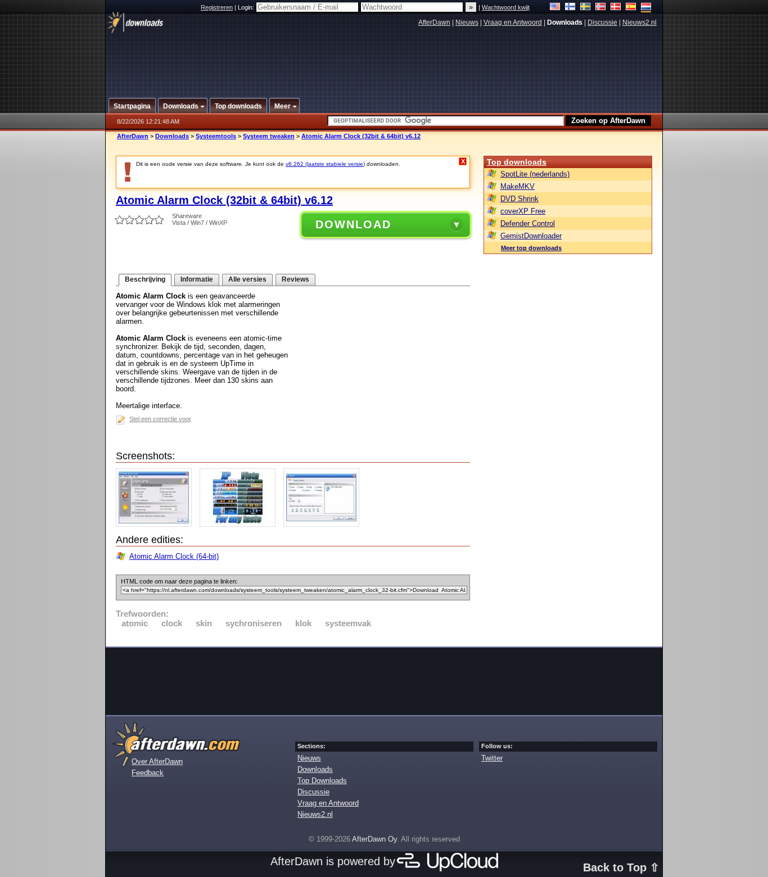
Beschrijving (145, 279)
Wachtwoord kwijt (506, 7)
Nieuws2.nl (639, 22)
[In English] (555, 7)
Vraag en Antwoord (513, 22)
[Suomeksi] (570, 7)
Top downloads (516, 161)
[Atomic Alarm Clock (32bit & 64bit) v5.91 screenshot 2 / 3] (240, 524)
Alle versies (247, 279)
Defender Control (527, 223)
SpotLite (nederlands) (535, 174)
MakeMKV (517, 186)
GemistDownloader (531, 236)
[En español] (631, 7)
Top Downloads (322, 780)
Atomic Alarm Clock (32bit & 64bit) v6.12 (361, 136)
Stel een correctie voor (160, 418)
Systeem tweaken (269, 136)
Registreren (217, 7)
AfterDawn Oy (374, 839)
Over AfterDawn (157, 761)
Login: (247, 7)
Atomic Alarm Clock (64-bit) (174, 556)
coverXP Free (522, 211)
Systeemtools (216, 136)
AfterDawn (434, 22)
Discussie (602, 22)
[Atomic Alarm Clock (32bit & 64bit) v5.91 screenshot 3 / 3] (324, 524)
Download (353, 224)
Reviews (295, 279)
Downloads (172, 136)
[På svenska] (585, 7)
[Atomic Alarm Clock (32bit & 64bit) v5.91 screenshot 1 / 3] (156, 524)
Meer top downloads (531, 248)
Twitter (492, 758)
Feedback (148, 772)
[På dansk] (616, 7)
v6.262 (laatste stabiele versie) (325, 164)
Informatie (196, 279)
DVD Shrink (519, 199)
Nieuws (466, 22)
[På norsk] (600, 7)
